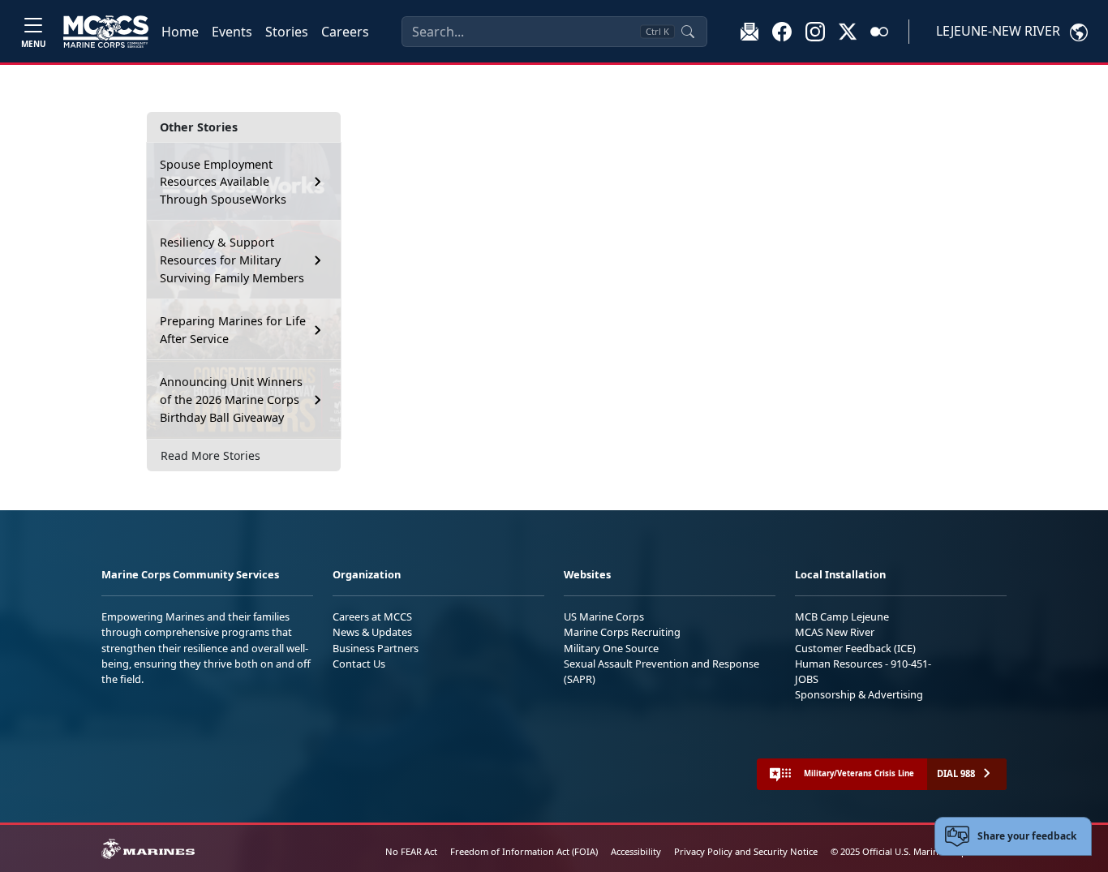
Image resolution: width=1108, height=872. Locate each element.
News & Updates (372, 632)
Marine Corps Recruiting (622, 632)
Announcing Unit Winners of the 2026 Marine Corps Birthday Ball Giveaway (231, 399)
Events (232, 32)
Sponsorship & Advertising (859, 694)
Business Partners (376, 648)
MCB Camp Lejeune (842, 616)
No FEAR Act (411, 851)
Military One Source (611, 648)
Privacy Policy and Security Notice (746, 851)
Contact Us (359, 663)
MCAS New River (834, 632)
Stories (286, 32)
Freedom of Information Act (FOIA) (524, 851)
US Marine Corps (604, 616)
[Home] (105, 31)
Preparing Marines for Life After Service (233, 329)
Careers (345, 32)
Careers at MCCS (372, 616)
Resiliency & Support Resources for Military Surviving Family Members (232, 259)
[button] (782, 31)
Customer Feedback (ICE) (855, 648)
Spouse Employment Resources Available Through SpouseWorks (223, 182)
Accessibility (636, 851)
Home (180, 32)
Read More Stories (210, 455)
